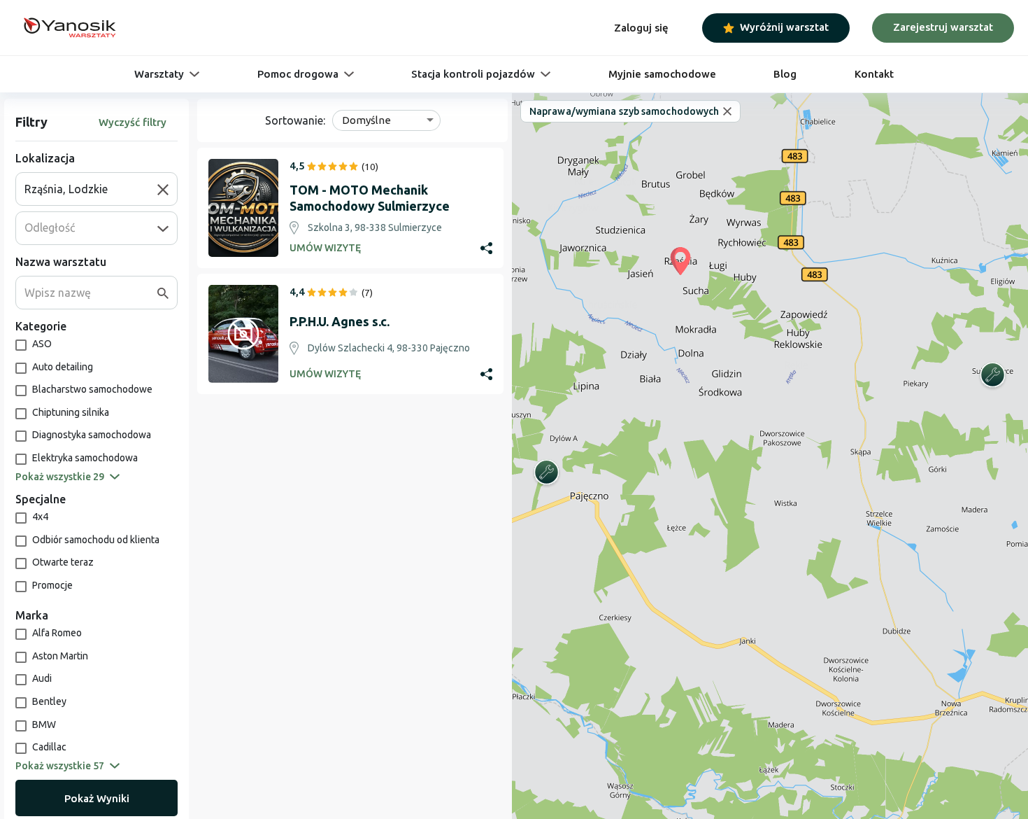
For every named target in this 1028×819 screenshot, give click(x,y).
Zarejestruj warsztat (943, 27)
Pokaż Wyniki (96, 798)
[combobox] (90, 189)
